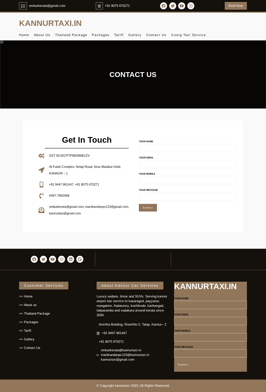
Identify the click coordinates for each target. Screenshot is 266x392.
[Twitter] (172, 5)
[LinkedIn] (70, 259)
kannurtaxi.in (50, 23)
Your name (146, 141)
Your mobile (147, 174)
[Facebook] (163, 5)
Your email (146, 157)
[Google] (79, 259)
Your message (148, 190)
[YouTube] (181, 5)
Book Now (236, 5)
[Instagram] (190, 5)
